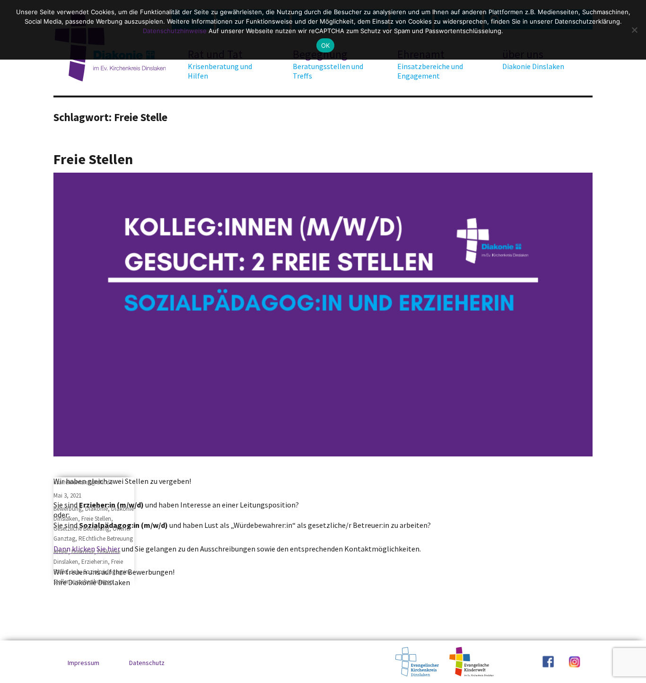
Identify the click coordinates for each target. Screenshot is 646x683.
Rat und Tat (220, 63)
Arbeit (60, 552)
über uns (533, 59)
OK (325, 45)
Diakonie (96, 509)
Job (75, 572)
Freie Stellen (93, 159)
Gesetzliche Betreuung (81, 529)
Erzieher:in (94, 562)
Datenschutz (147, 662)
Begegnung (328, 63)
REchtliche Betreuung (106, 538)
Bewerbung (67, 509)
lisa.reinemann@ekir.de (83, 482)
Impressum (83, 662)
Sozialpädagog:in (106, 572)
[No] (634, 30)
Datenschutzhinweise (175, 31)
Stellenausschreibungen (83, 582)
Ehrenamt (430, 63)
